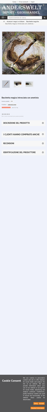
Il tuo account (23, 2)
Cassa (14, 2)
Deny (36, 403)
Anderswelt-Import (12, 104)
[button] (23, 134)
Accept (41, 403)
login (33, 2)
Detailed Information (37, 408)
